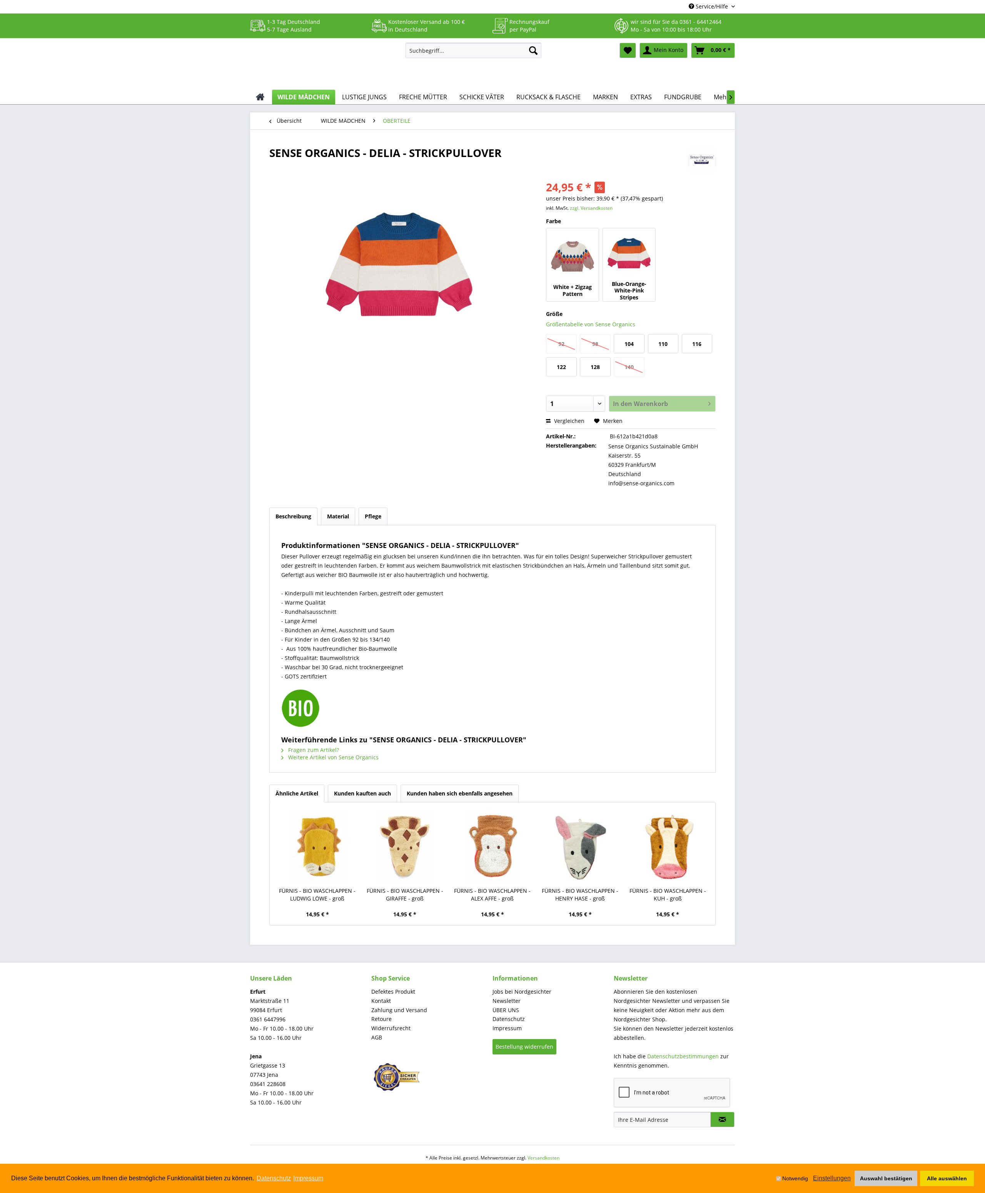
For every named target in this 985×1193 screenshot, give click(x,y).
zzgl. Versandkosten (591, 208)
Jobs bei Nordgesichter (521, 991)
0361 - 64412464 (700, 21)
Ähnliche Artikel (296, 793)
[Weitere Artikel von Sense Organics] (702, 160)
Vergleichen (568, 420)
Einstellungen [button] (832, 1178)
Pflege (373, 516)
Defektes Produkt (393, 991)
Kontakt (381, 1000)
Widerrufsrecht (391, 1028)
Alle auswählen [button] (947, 1178)
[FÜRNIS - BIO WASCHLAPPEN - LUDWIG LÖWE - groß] (317, 846)
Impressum (507, 1028)
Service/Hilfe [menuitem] (712, 6)
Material (338, 516)
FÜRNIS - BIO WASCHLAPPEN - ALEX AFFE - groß (492, 894)
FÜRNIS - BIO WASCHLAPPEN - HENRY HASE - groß (580, 894)
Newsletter (506, 1000)
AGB (376, 1037)
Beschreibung (293, 516)
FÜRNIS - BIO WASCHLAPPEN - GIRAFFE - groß (405, 894)
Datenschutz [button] (274, 1178)
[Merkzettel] (627, 50)
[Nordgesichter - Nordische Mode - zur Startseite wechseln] (325, 64)
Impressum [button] (308, 1178)
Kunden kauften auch (362, 793)
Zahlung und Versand (399, 1010)
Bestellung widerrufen (524, 1046)
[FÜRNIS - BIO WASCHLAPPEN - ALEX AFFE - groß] (492, 846)
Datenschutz (508, 1019)
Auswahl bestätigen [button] (886, 1178)
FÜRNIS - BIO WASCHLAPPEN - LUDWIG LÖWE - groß (317, 894)
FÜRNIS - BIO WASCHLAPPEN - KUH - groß (667, 894)
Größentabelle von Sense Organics (590, 324)
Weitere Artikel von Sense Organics (333, 757)
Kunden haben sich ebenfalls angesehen (460, 793)
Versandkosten (543, 1158)
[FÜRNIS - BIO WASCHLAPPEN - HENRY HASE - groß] (580, 846)
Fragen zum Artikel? (313, 750)
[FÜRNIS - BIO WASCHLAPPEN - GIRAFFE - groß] (405, 846)
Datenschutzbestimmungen (683, 1056)
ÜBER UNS (505, 1010)
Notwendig (795, 1178)
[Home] (260, 97)
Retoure (381, 1019)
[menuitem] (473, 50)
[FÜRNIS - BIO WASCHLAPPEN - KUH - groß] (668, 846)
